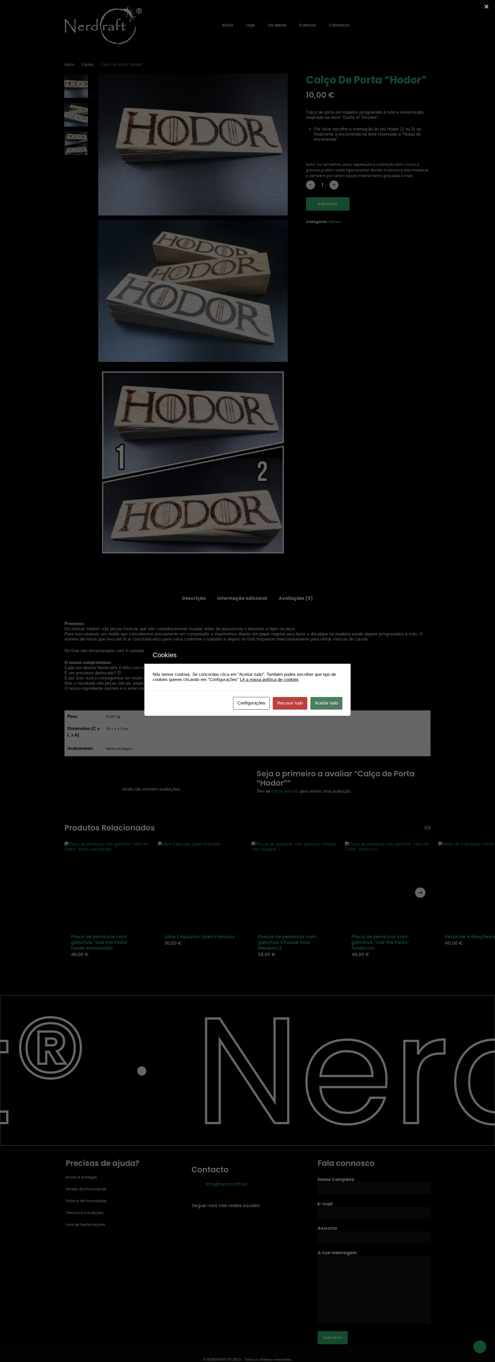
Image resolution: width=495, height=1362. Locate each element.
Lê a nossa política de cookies (269, 679)
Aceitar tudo (326, 703)
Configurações (251, 703)
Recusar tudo (290, 703)
